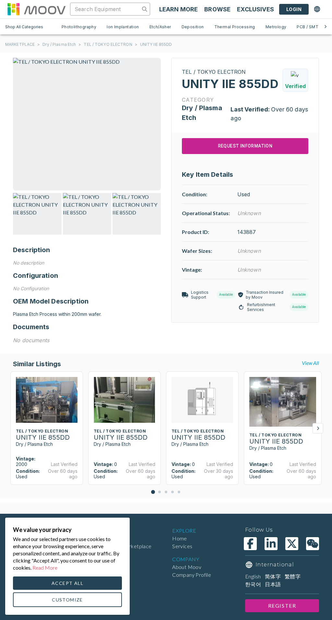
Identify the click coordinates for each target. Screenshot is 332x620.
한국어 (253, 584)
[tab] (78, 26)
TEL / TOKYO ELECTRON (108, 44)
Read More (44, 567)
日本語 (273, 584)
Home (179, 538)
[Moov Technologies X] (291, 543)
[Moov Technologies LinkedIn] (271, 543)
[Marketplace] (36, 9)
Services (182, 546)
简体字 (273, 576)
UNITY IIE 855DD (156, 44)
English (253, 576)
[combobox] (105, 9)
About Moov (186, 567)
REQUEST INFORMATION (245, 146)
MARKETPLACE (20, 44)
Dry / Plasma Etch (59, 44)
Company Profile (191, 575)
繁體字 (293, 576)
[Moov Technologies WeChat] (312, 543)
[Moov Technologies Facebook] (250, 543)
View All (310, 363)
